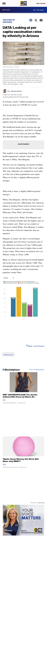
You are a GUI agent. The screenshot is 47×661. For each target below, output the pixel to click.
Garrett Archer (16, 91)
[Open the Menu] (4, 3)
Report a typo (8, 354)
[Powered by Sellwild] (41, 503)
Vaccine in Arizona (9, 21)
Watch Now (40, 3)
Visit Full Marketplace (36, 369)
